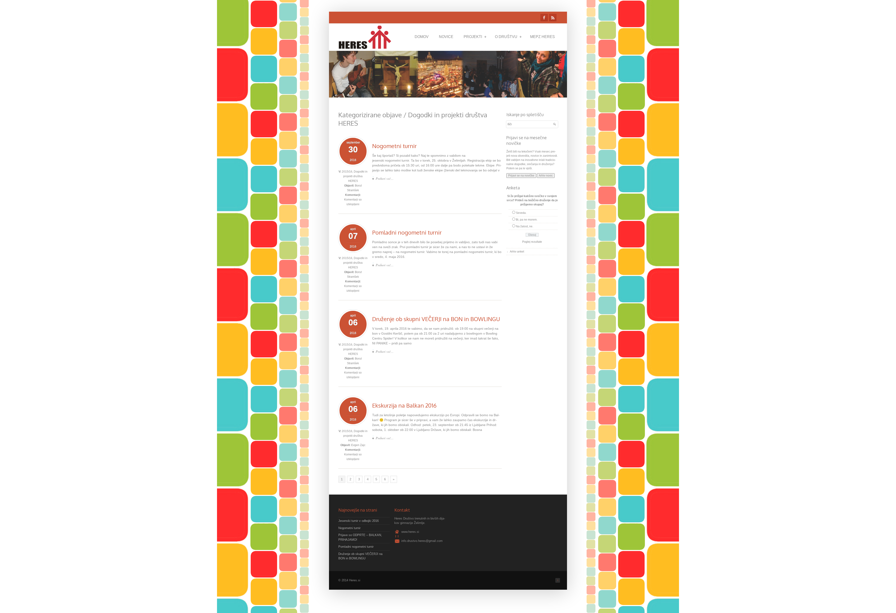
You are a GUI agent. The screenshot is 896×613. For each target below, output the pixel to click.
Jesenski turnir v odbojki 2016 (358, 521)
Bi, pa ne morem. (526, 219)
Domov (422, 37)
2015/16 (347, 171)
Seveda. (521, 213)
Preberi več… (384, 178)
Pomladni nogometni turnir (407, 232)
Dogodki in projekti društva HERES (355, 176)
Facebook (544, 17)
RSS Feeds (552, 17)
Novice (446, 37)
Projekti (473, 37)
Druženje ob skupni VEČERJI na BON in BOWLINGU (436, 318)
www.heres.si (410, 531)
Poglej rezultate (532, 241)
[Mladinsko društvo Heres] (366, 46)
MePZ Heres (542, 37)
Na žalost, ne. (524, 226)
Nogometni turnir (394, 145)
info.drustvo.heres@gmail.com (422, 541)
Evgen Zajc (358, 445)
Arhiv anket (517, 251)
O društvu (506, 37)
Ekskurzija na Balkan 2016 (404, 405)
